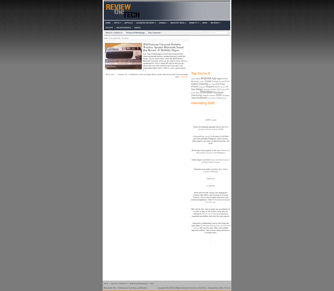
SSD (219, 95)
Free (227, 81)
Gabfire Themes (224, 288)
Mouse (223, 87)
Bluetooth (195, 81)
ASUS (225, 78)
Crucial (222, 81)
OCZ (219, 89)
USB (218, 98)
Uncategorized (123, 28)
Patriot (223, 90)
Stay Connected (154, 33)
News (204, 23)
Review (206, 92)
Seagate (205, 95)
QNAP (193, 93)
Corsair (215, 81)
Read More (184, 77)
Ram (198, 93)
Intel (213, 84)
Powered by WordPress (198, 288)
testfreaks (202, 98)
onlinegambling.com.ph (201, 136)
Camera (202, 81)
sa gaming (211, 186)
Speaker (212, 95)
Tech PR (109, 28)
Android (206, 78)
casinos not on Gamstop (210, 214)
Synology (225, 95)
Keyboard (202, 87)
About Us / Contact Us (114, 33)
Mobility (193, 23)
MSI (227, 87)
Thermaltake (212, 98)
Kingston (210, 86)
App (214, 78)
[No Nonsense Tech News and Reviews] (123, 11)
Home (108, 23)
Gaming (162, 23)
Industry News (177, 23)
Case (208, 81)
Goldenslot (211, 179)
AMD (198, 79)
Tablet (194, 98)
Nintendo (206, 90)
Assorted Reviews (145, 23)
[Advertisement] (210, 53)
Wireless (224, 98)
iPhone (194, 86)
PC (227, 89)
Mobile (217, 87)
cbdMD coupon (210, 120)
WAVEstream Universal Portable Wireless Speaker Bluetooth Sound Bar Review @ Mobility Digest (163, 47)
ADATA (193, 79)
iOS (218, 84)
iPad (222, 84)
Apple (117, 23)
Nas (193, 89)
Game (194, 83)
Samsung (196, 95)
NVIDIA (213, 90)
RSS (152, 283)
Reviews (215, 23)
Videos (137, 28)
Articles (128, 23)
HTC (209, 84)
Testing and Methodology (135, 33)
